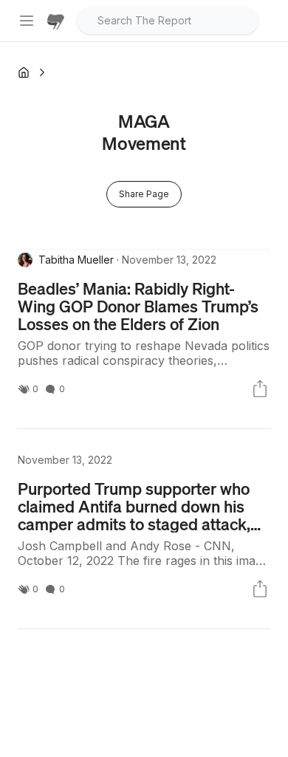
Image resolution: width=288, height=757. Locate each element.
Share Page (144, 193)
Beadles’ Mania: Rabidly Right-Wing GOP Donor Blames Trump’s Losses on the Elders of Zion (138, 306)
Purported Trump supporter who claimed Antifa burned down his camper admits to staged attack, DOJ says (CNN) (134, 515)
